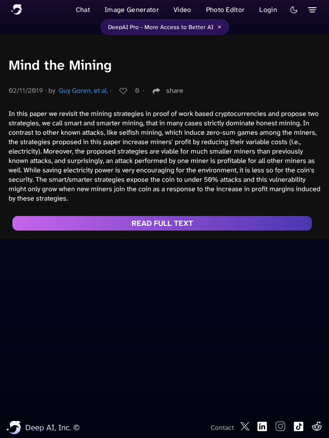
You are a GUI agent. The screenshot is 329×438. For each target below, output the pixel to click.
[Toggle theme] (294, 10)
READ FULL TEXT (162, 223)
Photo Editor (225, 9)
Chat (83, 9)
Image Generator (132, 9)
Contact (222, 427)
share (174, 90)
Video (182, 9)
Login (268, 9)
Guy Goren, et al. (83, 90)
